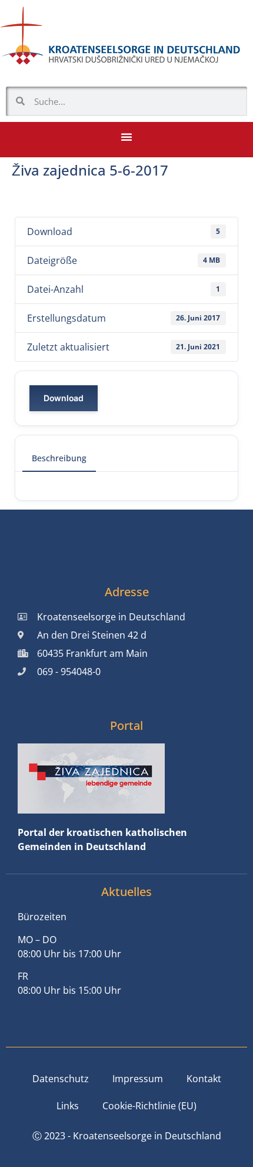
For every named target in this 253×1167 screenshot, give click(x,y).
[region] (126, 1059)
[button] (126, 137)
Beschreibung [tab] (59, 458)
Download (64, 398)
